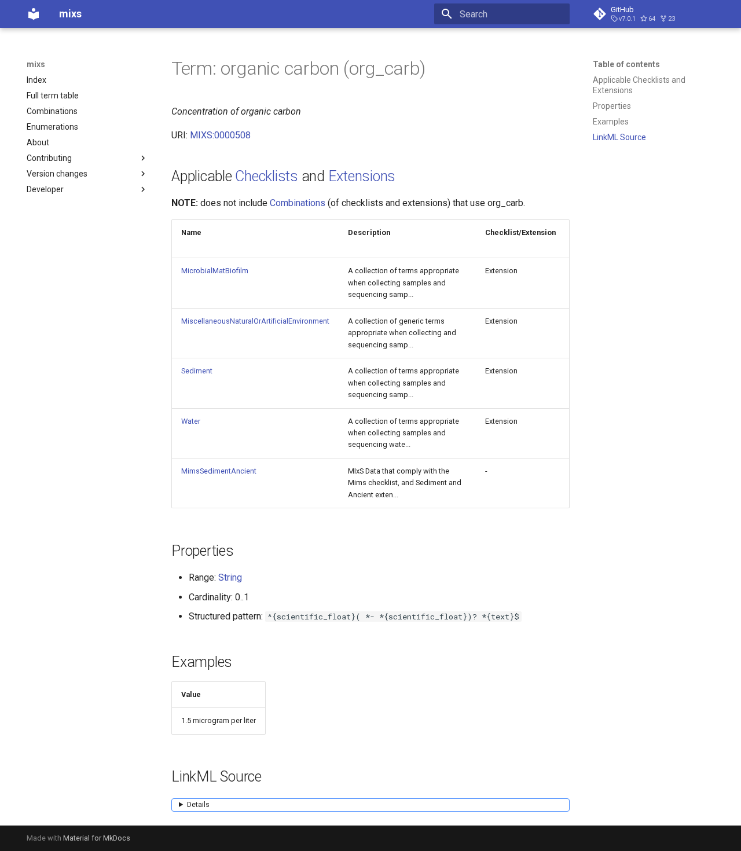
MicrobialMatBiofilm (214, 270)
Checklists (266, 176)
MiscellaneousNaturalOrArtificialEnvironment (255, 321)
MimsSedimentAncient (218, 471)
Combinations (297, 202)
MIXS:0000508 (220, 135)
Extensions (362, 176)
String (230, 577)
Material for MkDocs (96, 838)
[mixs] (33, 13)
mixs (36, 64)
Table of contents (626, 64)
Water (190, 421)
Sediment (196, 370)
